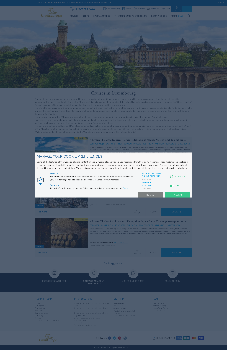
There (125, 188)
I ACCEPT (177, 194)
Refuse (150, 194)
